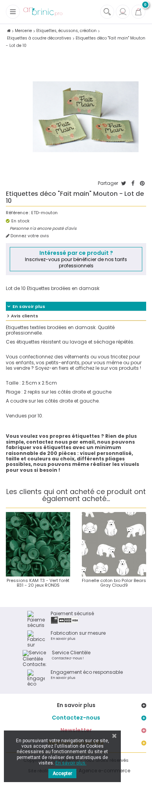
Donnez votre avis (29, 236)
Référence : (18, 213)
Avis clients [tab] (24, 316)
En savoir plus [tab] (28, 306)
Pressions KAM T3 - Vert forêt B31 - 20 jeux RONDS (38, 582)
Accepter (62, 773)
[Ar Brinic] (42, 12)
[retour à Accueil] (9, 31)
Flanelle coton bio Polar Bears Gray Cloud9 (114, 582)
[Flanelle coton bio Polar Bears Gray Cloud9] (114, 544)
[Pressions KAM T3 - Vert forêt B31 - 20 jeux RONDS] (38, 544)
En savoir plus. (71, 763)
